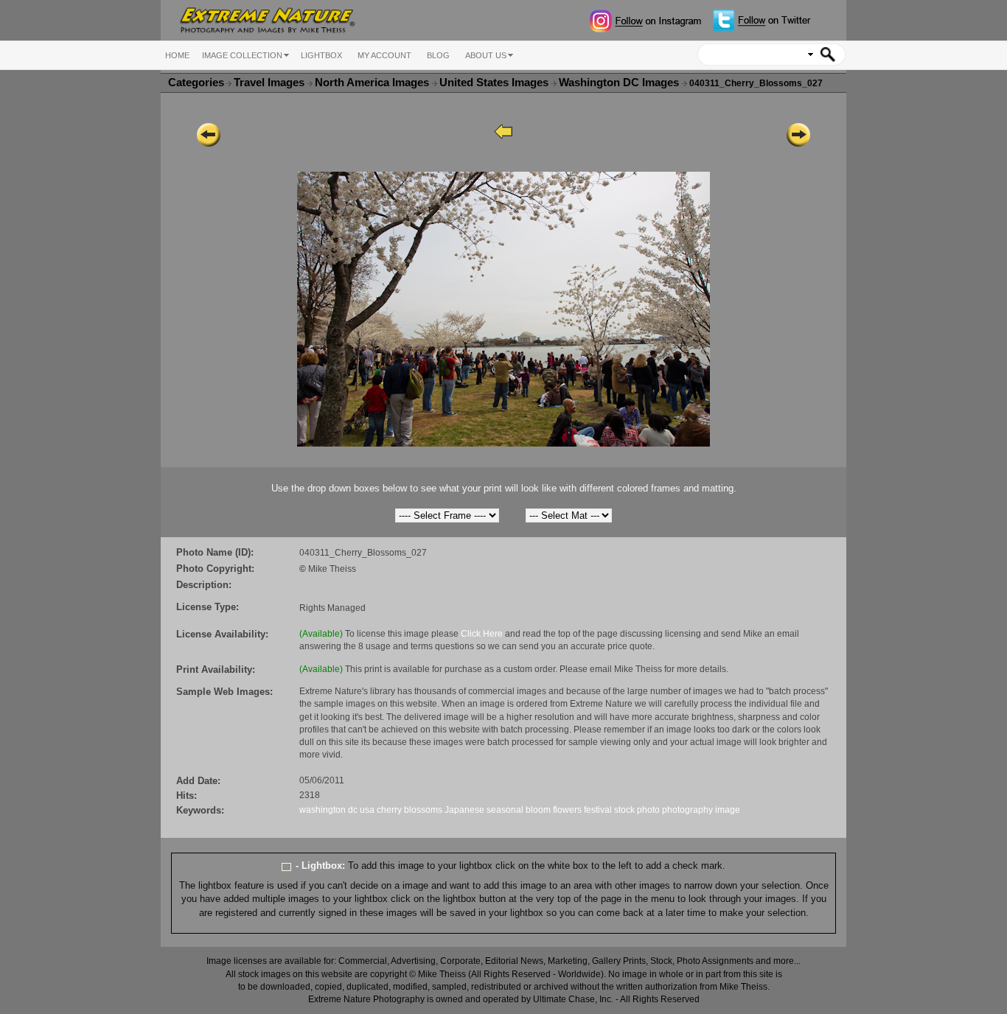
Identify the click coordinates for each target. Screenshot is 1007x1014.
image (727, 810)
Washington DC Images (620, 82)
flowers (567, 810)
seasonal (505, 810)
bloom (538, 810)
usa (367, 810)
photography (687, 810)
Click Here (482, 634)
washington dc (328, 810)
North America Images (373, 82)
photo (648, 810)
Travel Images (270, 82)
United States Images (495, 82)
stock (624, 810)
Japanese (464, 810)
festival (598, 810)
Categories (196, 82)
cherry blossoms (409, 810)
